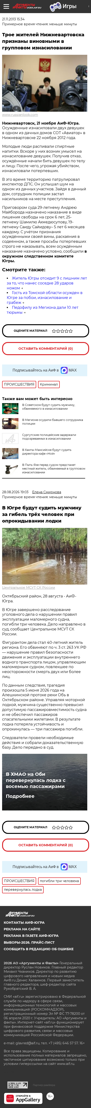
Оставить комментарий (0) (45, 348)
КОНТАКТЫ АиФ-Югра (24, 922)
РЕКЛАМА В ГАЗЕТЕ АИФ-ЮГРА (31, 936)
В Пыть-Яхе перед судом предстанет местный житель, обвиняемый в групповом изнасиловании (53, 468)
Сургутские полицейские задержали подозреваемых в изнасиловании (49, 436)
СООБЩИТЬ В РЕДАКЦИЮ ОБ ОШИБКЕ (39, 949)
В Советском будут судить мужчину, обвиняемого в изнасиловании (48, 406)
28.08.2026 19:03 (15, 492)
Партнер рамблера (44, 1085)
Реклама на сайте (22, 929)
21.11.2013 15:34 (13, 19)
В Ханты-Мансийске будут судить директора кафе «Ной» (46, 451)
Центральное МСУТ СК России (28, 587)
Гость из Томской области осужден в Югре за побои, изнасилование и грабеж (45, 298)
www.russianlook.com (20, 115)
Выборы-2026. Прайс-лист (29, 942)
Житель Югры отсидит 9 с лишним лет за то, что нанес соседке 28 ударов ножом (47, 283)
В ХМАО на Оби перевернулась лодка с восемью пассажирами (36, 780)
